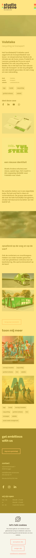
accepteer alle (18, 542)
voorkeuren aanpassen (18, 553)
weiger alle (18, 548)
